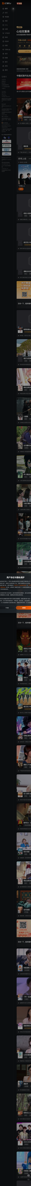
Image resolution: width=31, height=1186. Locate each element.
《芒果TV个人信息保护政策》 (20, 585)
